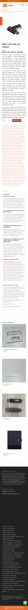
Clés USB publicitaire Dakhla (16, 171)
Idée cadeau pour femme (8, 552)
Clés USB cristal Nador (12, 162)
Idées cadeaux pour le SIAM (8, 573)
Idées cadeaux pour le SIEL (20, 573)
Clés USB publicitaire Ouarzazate (19, 178)
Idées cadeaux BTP (14, 125)
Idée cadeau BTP (15, 546)
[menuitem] (18, 5)
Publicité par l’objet (20, 589)
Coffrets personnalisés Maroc (8, 544)
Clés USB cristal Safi (5, 165)
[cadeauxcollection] (11, 5)
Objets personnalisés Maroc (19, 585)
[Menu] (22, 5)
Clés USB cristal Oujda (11, 163)
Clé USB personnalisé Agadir (18, 136)
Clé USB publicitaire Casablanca (16, 148)
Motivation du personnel (7, 585)
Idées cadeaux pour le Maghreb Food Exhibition (12, 567)
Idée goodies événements (8, 561)
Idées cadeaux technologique (8, 579)
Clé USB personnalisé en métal (10, 140)
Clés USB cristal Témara (18, 166)
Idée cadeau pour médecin (8, 554)
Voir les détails (20, 355)
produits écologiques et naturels (9, 589)
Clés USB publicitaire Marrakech (17, 175)
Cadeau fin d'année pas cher (8, 532)
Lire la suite (8, 425)
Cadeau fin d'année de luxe (8, 530)
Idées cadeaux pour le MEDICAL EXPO (10, 569)
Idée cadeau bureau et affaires (9, 548)
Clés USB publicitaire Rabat (18, 180)
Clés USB (8, 125)
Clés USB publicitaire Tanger (14, 183)
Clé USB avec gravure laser (15, 126)
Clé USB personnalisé (9, 136)
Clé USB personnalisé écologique (8, 139)
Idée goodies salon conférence (9, 559)
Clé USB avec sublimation (13, 128)
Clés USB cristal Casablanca (12, 155)
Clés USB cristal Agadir (14, 154)
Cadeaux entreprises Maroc (8, 538)
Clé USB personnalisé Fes (11, 142)
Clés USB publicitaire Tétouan (15, 185)
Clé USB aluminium (5, 126)
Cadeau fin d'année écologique (9, 536)
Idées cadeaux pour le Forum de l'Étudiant (11, 563)
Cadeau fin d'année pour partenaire (9, 534)
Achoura (4, 528)
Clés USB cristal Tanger (9, 166)
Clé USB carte (14, 131)
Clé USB (24, 125)
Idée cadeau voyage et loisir (8, 557)
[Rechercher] (18, 5)
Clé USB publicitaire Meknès (16, 151)
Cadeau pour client (19, 536)
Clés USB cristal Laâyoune (13, 158)
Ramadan (4, 591)
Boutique (4, 10)
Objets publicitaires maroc (8, 587)
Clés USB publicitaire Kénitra (13, 174)
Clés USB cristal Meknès (11, 160)
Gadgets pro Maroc (19, 544)
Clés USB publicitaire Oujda (7, 180)
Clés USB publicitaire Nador (7, 178)
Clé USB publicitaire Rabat (16, 152)
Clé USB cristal (8, 132)
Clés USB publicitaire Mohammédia (18, 177)
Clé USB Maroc (17, 134)
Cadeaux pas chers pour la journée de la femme (12, 540)
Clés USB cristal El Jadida (9, 157)
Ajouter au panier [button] (8, 355)
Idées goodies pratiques (20, 581)
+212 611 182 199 (11, 491)
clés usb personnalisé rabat (15, 168)
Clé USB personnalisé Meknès (12, 143)
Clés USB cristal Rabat (20, 163)
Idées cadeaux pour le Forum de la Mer (10, 565)
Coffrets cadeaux (18, 542)
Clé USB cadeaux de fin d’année (17, 129)
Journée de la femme (14, 583)
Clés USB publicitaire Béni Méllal (16, 169)
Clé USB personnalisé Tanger (17, 145)
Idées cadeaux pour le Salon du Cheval (10, 571)
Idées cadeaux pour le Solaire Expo (9, 575)
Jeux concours (5, 583)
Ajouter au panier (16, 120)
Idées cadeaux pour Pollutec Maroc (9, 577)
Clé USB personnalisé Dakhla (19, 137)
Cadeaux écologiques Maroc (8, 542)
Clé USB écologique (15, 132)
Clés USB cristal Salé (13, 165)
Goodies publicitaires (7, 546)
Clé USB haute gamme (10, 134)
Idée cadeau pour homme (19, 552)
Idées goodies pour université (8, 581)
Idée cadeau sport (18, 554)
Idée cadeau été (18, 557)
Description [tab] (6, 191)
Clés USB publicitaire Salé (15, 181)
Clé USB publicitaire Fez (14, 149)
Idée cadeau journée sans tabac (9, 550)
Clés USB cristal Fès (18, 157)
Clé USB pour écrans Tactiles (13, 146)
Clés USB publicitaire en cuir (15, 172)
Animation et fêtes (10, 528)
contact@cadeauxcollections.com (13, 493)
